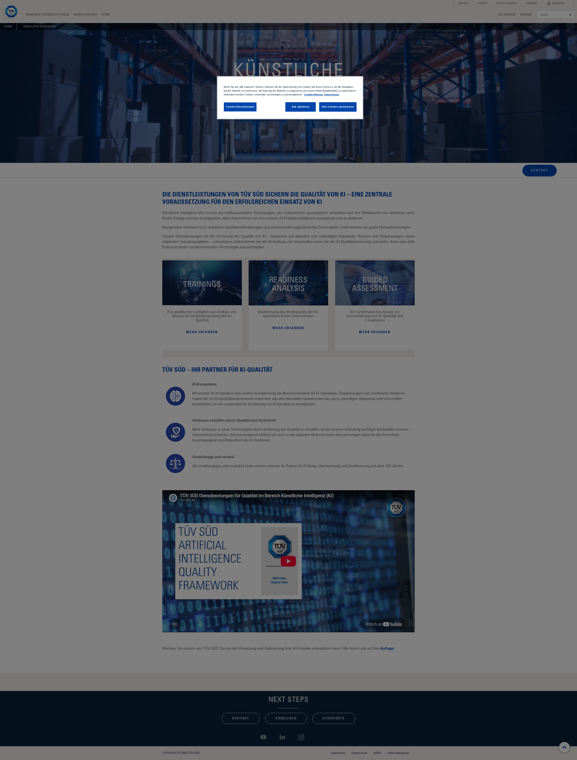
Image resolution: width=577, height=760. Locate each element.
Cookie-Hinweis (313, 94)
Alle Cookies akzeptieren (338, 106)
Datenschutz (331, 94)
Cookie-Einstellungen (240, 106)
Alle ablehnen (300, 106)
